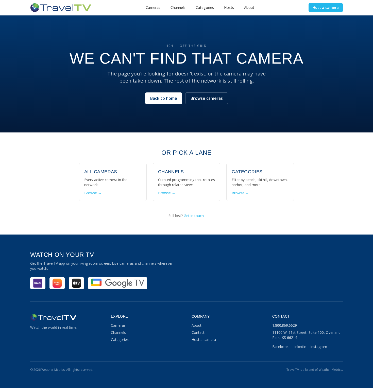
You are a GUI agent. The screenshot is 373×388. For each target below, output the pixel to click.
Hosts (229, 7)
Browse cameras (207, 98)
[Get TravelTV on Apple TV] (76, 283)
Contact (198, 332)
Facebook (280, 346)
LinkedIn (299, 346)
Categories (205, 7)
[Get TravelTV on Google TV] (117, 283)
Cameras (153, 7)
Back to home (163, 98)
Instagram (318, 346)
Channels (178, 7)
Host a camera (326, 7)
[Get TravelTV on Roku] (37, 283)
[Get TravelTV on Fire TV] (57, 283)
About (249, 7)
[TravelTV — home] (60, 7)
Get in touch (194, 215)
